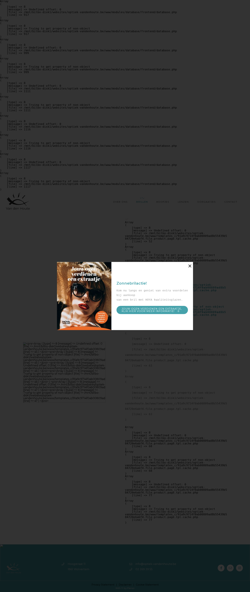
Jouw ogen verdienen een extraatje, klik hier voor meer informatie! (152, 310)
